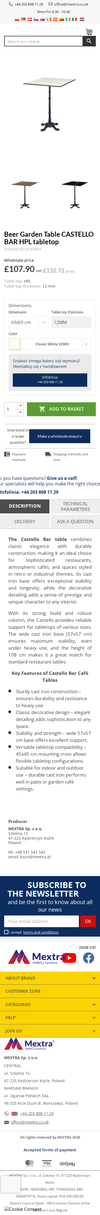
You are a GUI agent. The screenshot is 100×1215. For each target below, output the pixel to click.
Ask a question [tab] (75, 521)
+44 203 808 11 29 (28, 4)
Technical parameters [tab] (75, 506)
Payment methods (19, 457)
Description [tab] (25, 506)
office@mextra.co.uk (71, 4)
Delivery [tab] (24, 521)
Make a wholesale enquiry (60, 436)
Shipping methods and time (70, 457)
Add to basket (61, 409)
